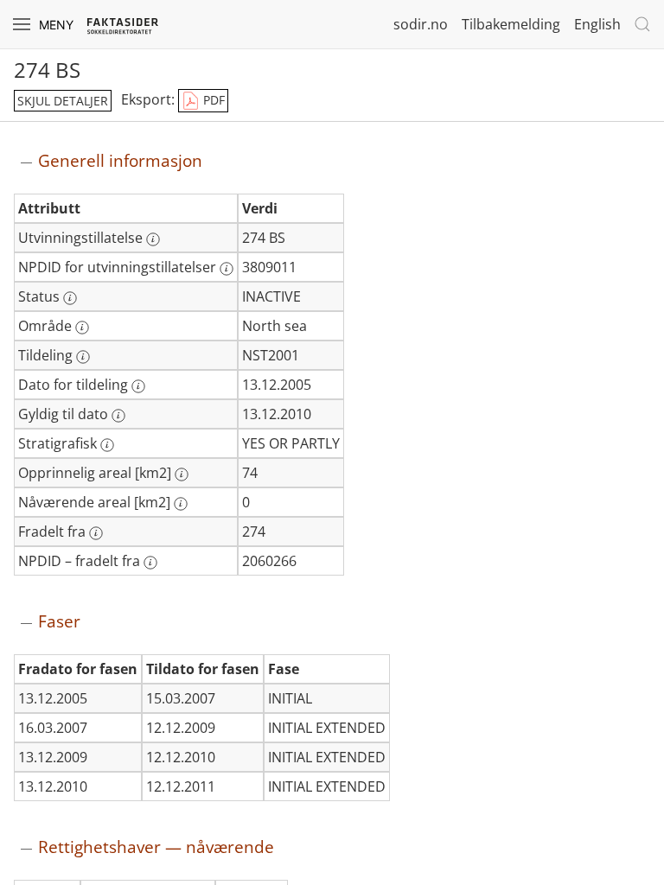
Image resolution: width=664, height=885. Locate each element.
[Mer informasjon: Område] (82, 327)
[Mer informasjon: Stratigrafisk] (107, 445)
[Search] (642, 24)
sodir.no (420, 24)
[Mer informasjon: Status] (70, 298)
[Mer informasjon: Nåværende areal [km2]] (181, 504)
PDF (212, 100)
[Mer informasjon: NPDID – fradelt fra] (150, 563)
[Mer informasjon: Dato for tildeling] (138, 386)
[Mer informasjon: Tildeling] (83, 357)
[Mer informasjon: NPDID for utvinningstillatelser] (226, 269)
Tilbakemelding (511, 24)
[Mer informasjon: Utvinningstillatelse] (153, 239)
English (597, 24)
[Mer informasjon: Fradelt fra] (96, 533)
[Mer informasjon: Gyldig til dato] (118, 416)
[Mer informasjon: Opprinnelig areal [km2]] (181, 474)
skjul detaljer (62, 100)
